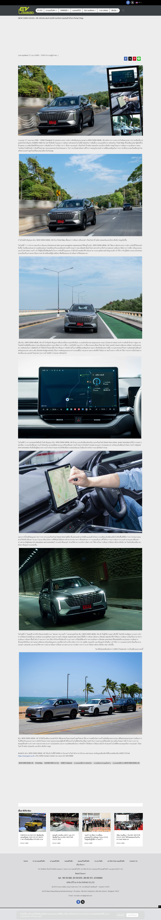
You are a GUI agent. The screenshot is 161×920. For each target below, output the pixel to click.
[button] (123, 10)
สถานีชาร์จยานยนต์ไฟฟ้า (116, 861)
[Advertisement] (80, 37)
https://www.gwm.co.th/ (26, 756)
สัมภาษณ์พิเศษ (89, 10)
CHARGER (64, 10)
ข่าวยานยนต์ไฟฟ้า (39, 861)
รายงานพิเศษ (103, 10)
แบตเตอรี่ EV (76, 10)
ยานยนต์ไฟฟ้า (51, 10)
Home (26, 861)
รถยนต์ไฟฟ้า (68, 861)
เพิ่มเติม (114, 10)
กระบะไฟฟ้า (98, 861)
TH (139, 2)
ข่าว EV (39, 10)
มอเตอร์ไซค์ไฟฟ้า (84, 861)
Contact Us (133, 861)
